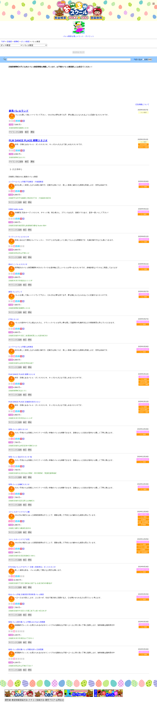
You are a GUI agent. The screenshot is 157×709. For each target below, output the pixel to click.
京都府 (9, 42)
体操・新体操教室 (143, 522)
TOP (3, 42)
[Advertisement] (78, 85)
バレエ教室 (144, 186)
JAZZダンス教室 (143, 147)
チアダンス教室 (142, 547)
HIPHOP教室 (143, 144)
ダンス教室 (25, 42)
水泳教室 (143, 519)
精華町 (16, 42)
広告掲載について (142, 104)
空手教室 (143, 524)
